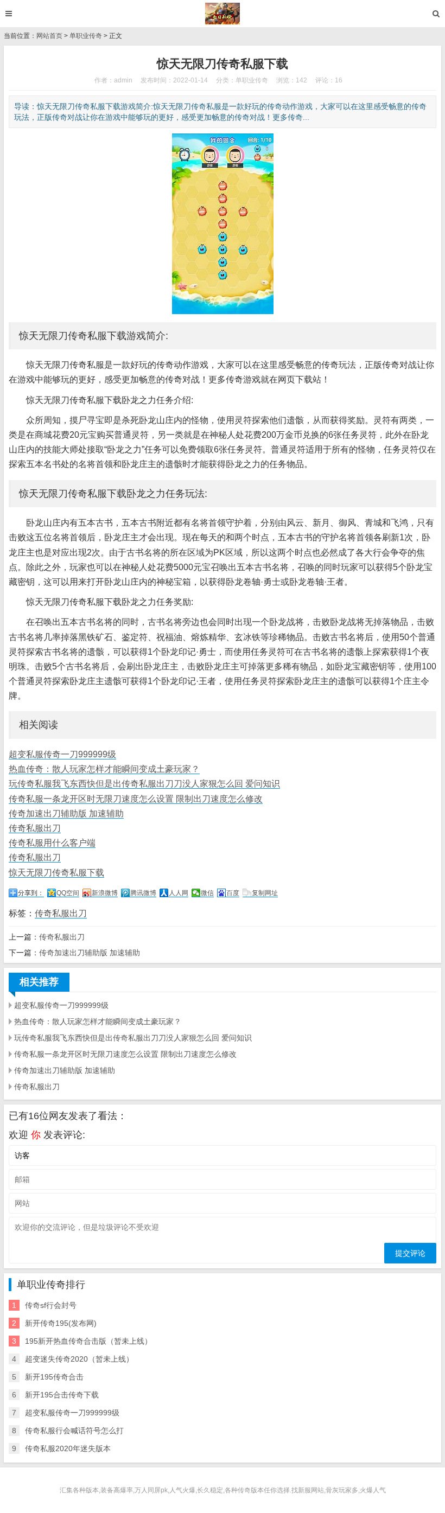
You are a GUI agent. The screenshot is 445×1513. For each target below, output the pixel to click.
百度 (232, 893)
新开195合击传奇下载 (62, 1394)
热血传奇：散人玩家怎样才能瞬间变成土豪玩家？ (104, 769)
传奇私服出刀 (35, 828)
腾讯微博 (143, 893)
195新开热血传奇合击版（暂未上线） (88, 1341)
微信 (207, 893)
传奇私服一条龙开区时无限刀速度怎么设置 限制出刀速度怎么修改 (136, 798)
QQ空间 (67, 893)
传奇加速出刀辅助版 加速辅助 (66, 813)
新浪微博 (105, 893)
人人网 (178, 893)
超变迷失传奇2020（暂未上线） (79, 1359)
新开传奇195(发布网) (61, 1323)
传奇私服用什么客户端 (52, 842)
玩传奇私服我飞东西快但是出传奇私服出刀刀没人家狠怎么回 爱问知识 (144, 783)
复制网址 (265, 893)
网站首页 (49, 36)
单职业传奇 (85, 36)
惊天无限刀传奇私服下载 (56, 872)
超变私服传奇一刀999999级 (62, 754)
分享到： (31, 893)
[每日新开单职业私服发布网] (222, 13)
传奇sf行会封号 (51, 1305)
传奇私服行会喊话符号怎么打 (74, 1430)
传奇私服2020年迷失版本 (68, 1448)
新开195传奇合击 (54, 1376)
